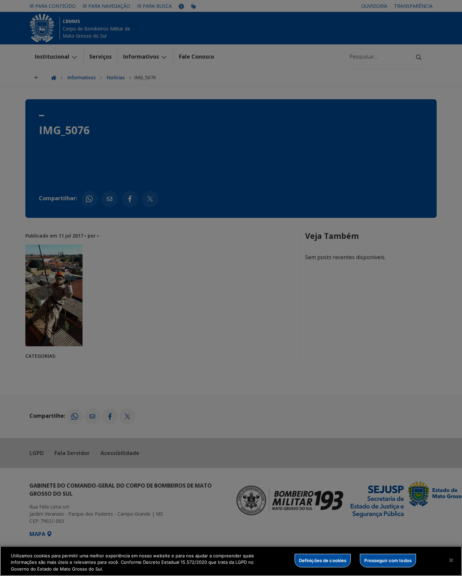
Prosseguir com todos (388, 560)
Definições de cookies (323, 560)
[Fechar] (451, 560)
